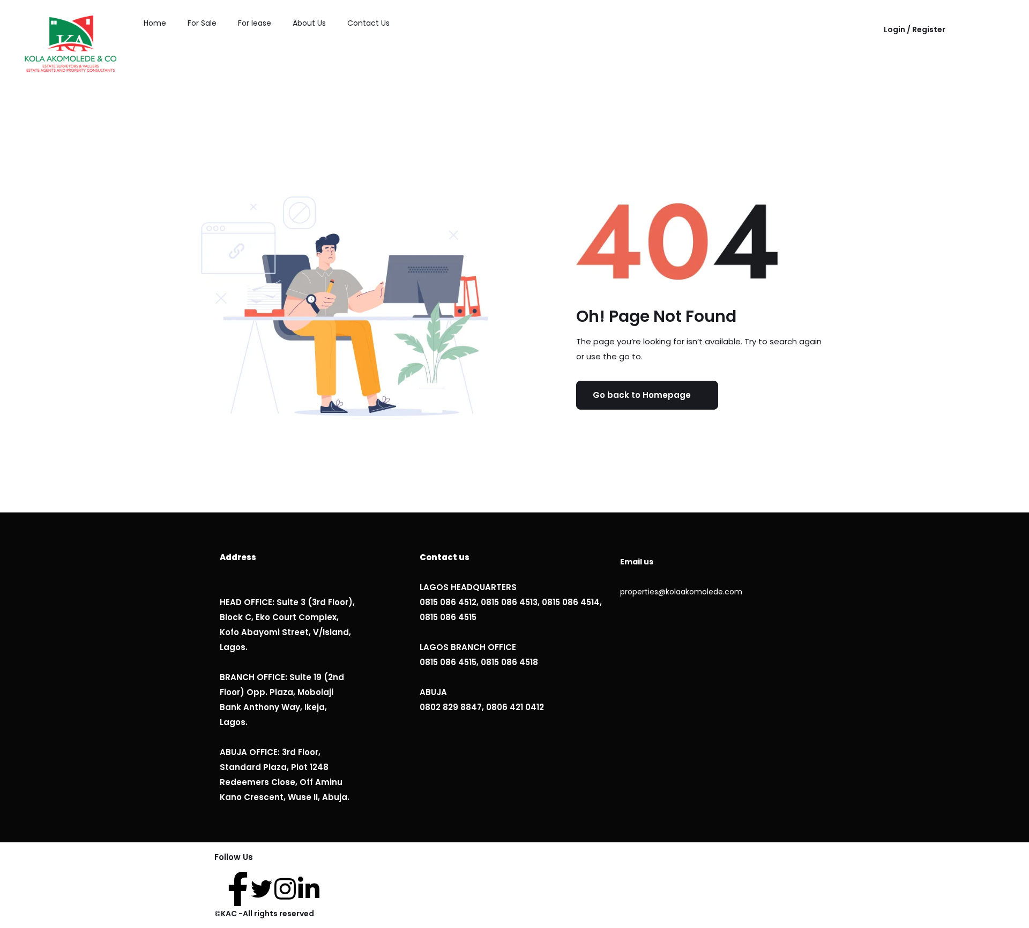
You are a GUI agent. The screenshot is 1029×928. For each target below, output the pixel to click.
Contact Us (368, 23)
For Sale (202, 23)
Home (155, 23)
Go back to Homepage (642, 395)
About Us (309, 23)
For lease (254, 23)
